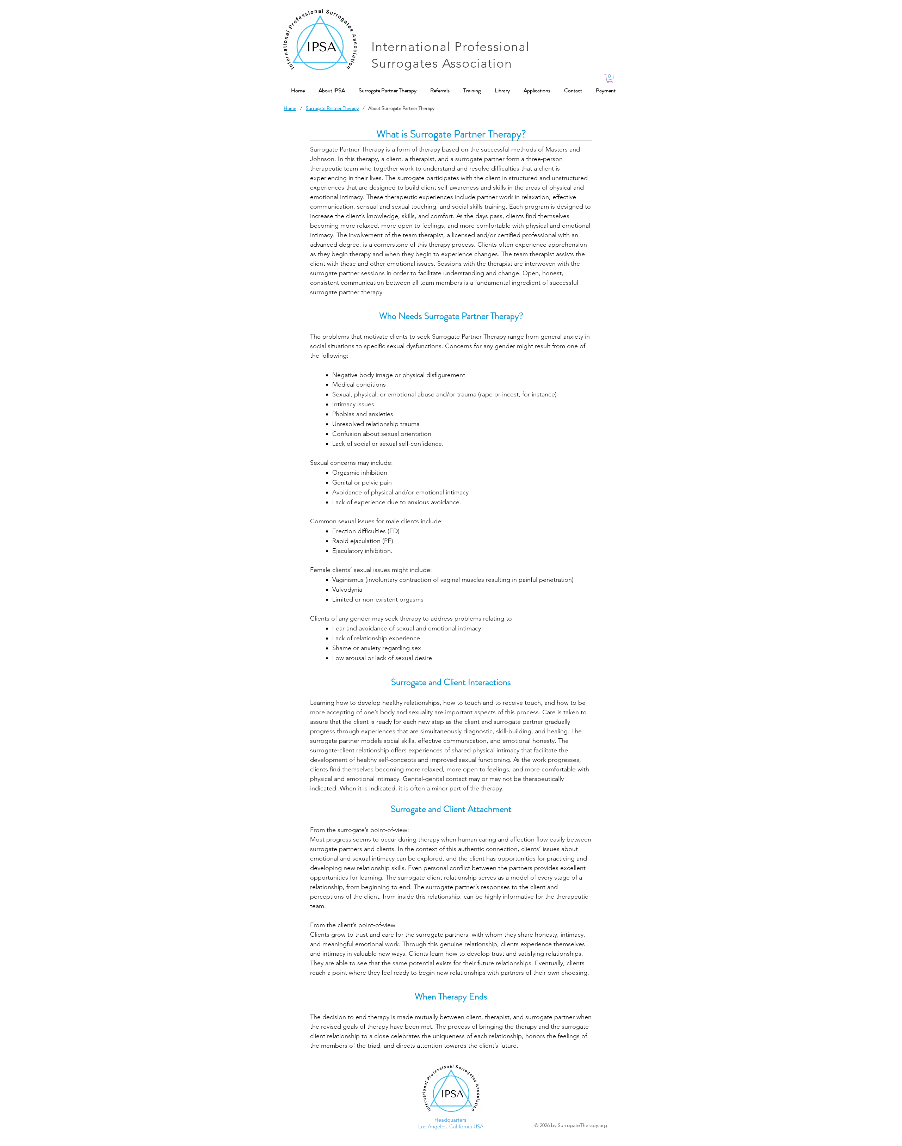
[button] (609, 78)
